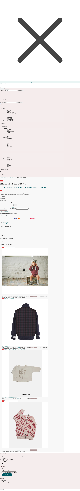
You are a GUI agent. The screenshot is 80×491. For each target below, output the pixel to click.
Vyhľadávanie (20, 90)
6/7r (16, 230)
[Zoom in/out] (0, 489)
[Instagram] (0, 464)
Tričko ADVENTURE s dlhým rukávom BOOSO (10, 397)
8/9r (18, 230)
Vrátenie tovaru (7, 474)
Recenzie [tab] (4, 223)
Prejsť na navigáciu (4, 83)
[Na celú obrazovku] (1, 489)
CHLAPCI (12, 177)
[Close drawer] (0, 87)
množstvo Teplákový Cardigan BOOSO (8, 208)
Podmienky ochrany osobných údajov (9, 472)
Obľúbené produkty (4, 169)
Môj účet (2, 171)
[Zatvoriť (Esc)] (3, 489)
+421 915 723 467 (3, 460)
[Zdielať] (2, 489)
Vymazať (13, 207)
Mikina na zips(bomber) (6, 346)
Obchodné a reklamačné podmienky (9, 471)
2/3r (12, 230)
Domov (1, 177)
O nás (3, 468)
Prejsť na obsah (3, 84)
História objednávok (6, 482)
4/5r (14, 230)
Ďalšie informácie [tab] (5, 222)
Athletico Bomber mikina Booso (7, 448)
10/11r (15, 205)
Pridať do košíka (3, 210)
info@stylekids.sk (3, 461)
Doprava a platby (5, 470)
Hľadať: (2, 90)
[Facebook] (2, 464)
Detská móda (6, 177)
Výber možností (33, 296)
